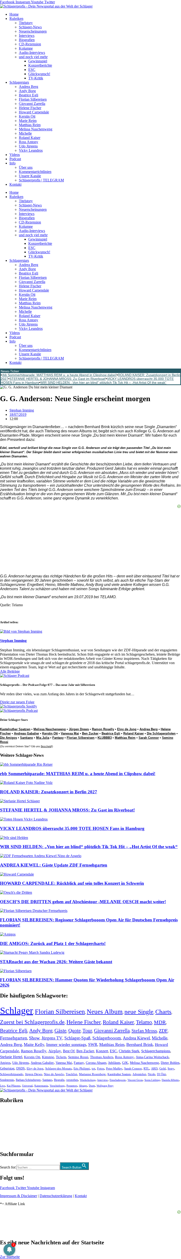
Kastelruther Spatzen (15, 729)
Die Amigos (8, 737)
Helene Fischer (30, 108)
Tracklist (71, 1074)
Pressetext (71, 1085)
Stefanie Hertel (11, 1057)
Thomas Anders (101, 1057)
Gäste (60, 1030)
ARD (154, 1068)
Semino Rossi (78, 1057)
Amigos (5, 1063)
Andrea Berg (28, 87)
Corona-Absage (96, 1063)
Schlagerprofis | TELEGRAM (41, 180)
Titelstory (26, 23)
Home (14, 14)
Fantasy (58, 737)
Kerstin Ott (27, 116)
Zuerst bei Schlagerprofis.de (32, 1022)
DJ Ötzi (161, 1074)
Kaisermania (41, 1085)
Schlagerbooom (106, 1038)
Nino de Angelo (54, 1074)
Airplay (54, 1051)
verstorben (72, 1080)
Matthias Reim (30, 125)
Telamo (144, 1022)
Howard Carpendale (34, 112)
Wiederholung (87, 1080)
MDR (160, 1022)
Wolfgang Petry (105, 1085)
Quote (74, 1030)
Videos (14, 155)
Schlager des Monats (58, 1068)
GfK (125, 1063)
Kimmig (48, 1057)
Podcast (15, 159)
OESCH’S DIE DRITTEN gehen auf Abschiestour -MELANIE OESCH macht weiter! (83, 901)
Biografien (27, 40)
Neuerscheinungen (33, 31)
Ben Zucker (90, 733)
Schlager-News (30, 27)
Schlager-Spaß (77, 1038)
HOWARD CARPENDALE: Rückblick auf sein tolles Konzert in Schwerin (72, 883)
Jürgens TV (51, 1038)
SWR (92, 1044)
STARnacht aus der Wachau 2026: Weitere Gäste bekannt (56, 961)
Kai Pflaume (13, 1085)
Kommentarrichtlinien (35, 172)
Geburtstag (7, 1068)
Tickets (61, 1057)
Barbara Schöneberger (28, 1080)
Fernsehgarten (13, 1037)
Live (2, 1085)
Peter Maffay (114, 1068)
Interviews (26, 36)
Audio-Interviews (32, 53)
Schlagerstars (19, 82)
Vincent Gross (135, 1080)
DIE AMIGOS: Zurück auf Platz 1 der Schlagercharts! (53, 943)
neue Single (138, 1011)
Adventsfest (139, 1074)
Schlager (16, 1010)
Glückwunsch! (39, 74)
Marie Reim (28, 121)
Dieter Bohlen (170, 1063)
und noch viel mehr (33, 57)
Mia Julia (42, 737)
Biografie (59, 1080)
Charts (163, 1011)
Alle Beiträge (10, 671)
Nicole (151, 1074)
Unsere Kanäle (30, 176)
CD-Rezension (30, 44)
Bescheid (46, 746)
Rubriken (16, 19)
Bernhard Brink (139, 1044)
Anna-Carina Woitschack (152, 1057)
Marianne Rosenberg (92, 1074)
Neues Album (105, 1011)
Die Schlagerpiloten (161, 733)
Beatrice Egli (28, 95)
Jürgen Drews (79, 729)
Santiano (26, 737)
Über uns (26, 167)
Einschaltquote (118, 1080)
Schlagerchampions (155, 1051)
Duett (92, 1085)
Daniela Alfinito (170, 1080)
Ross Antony (28, 142)
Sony (171, 1068)
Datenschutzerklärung (56, 1196)
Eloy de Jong (126, 729)
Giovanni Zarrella (32, 104)
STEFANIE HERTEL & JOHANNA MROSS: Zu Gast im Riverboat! (57, 379)
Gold (162, 1068)
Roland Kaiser (29, 138)
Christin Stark (129, 1051)
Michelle (25, 133)
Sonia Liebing (152, 1080)
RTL (146, 1068)
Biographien (9, 1127)
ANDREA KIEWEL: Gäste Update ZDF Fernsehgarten (53, 865)
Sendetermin (7, 1080)
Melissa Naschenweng (35, 129)
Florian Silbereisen (33, 99)
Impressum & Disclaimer (18, 1196)
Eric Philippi (82, 1068)
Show (34, 1038)
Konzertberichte (40, 65)
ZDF (163, 1030)
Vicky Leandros (31, 150)
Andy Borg (27, 91)
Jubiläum (114, 1063)
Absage (83, 1085)
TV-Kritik (35, 78)
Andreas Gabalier (26, 733)
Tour (87, 1030)
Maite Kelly (34, 1044)
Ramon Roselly (103, 729)
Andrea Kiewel (136, 1038)
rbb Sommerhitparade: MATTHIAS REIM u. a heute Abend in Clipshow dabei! (59, 375)
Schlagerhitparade (11, 1074)
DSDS (20, 1068)
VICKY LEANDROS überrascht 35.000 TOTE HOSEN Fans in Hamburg (72, 828)
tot (93, 1068)
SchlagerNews (11, 1115)
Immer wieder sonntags (66, 1044)
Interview (102, 1080)
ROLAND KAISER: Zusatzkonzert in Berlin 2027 (48, 791)
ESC (31, 70)
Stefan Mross (144, 1030)
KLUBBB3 (105, 737)
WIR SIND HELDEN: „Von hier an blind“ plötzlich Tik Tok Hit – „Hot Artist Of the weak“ (103, 382)
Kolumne (26, 48)
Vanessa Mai (70, 733)
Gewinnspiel (37, 61)
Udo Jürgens (28, 146)
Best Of (68, 1051)
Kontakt (15, 184)
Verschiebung (57, 1085)
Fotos (100, 1068)
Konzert (102, 1051)
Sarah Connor (149, 737)
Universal (27, 1085)
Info (12, 163)
